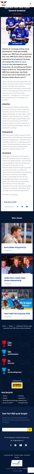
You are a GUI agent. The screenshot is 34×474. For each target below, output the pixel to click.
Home (4, 326)
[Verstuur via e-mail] (27, 207)
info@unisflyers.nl (18, 440)
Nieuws (11, 326)
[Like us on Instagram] (15, 445)
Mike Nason (15, 62)
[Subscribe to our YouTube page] (20, 445)
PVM (20, 471)
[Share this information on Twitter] (22, 207)
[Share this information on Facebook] (18, 207)
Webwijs (25, 468)
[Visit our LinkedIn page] (26, 445)
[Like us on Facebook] (10, 445)
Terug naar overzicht (10, 202)
